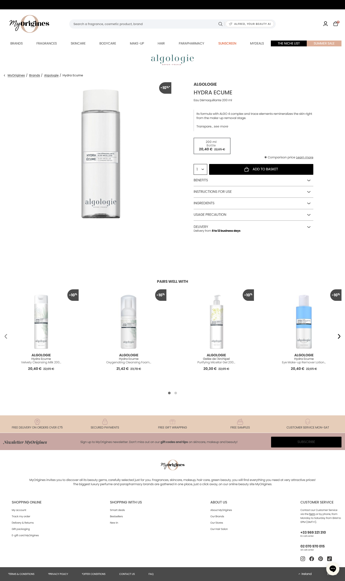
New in (114, 523)
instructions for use (213, 191)
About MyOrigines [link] (221, 510)
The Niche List (289, 43)
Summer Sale (324, 43)
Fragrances (46, 43)
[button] (6, 336)
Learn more (304, 157)
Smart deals (117, 510)
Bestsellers (116, 516)
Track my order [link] (21, 516)
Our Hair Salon (219, 529)
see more (221, 126)
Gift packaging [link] (21, 529)
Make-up (137, 43)
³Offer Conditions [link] (93, 574)
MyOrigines (16, 75)
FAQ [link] (151, 574)
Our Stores (216, 523)
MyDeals (257, 43)
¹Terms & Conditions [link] (21, 574)
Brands (16, 43)
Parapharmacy (191, 43)
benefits (201, 180)
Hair (161, 43)
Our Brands (217, 516)
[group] (101, 152)
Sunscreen (227, 43)
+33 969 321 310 (313, 532)
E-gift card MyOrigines (25, 535)
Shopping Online (27, 502)
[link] (325, 24)
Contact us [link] (127, 574)
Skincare (78, 43)
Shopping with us (126, 502)
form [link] (312, 514)
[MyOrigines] (29, 24)
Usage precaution (210, 214)
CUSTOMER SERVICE (317, 502)
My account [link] (19, 510)
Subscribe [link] (306, 441)
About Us (218, 502)
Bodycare (107, 43)
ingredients (204, 203)
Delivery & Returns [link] (23, 523)
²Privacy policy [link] (58, 574)
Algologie (51, 75)
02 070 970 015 (312, 546)
